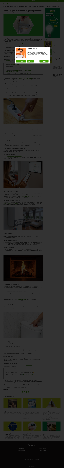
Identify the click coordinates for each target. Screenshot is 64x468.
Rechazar (30, 61)
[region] (32, 55)
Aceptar (44, 61)
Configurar (20, 61)
